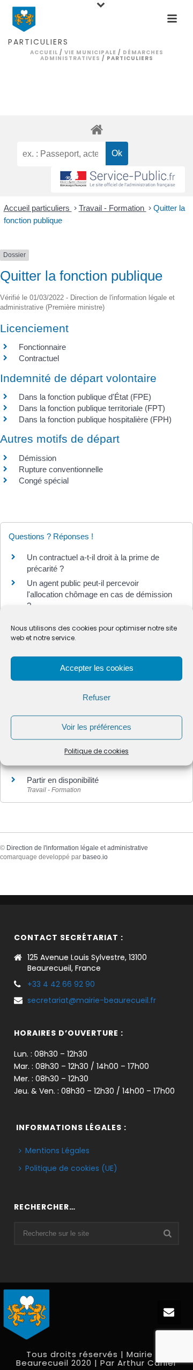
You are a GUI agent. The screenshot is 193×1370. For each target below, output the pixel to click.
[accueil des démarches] (96, 129)
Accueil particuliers (38, 208)
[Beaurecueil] (27, 1312)
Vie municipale (90, 52)
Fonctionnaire (42, 346)
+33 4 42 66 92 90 (61, 984)
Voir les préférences (96, 726)
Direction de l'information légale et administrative (77, 848)
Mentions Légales (57, 1150)
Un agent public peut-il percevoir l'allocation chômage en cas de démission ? (99, 594)
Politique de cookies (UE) (71, 1168)
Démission (37, 458)
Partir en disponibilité (63, 780)
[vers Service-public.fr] (118, 179)
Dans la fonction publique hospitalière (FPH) (95, 419)
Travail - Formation (112, 208)
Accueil (44, 52)
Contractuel (39, 358)
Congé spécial (44, 480)
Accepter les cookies (96, 667)
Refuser (96, 697)
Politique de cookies (96, 751)
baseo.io (95, 857)
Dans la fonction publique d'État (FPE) (85, 396)
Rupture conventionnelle (61, 469)
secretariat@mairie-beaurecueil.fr (91, 1000)
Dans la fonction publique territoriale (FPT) (92, 408)
